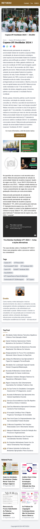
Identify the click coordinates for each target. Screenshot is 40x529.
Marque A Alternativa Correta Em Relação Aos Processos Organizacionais (22, 432)
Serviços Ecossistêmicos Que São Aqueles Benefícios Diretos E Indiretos (21, 402)
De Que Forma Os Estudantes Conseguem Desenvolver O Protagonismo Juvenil (20, 390)
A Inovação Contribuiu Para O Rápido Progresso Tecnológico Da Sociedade (19, 414)
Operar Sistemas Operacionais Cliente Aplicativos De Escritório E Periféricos (18, 342)
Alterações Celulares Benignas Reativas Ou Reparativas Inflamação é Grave (20, 378)
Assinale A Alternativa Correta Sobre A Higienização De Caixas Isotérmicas (18, 372)
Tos (31, 3)
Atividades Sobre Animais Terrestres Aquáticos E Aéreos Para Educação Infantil (21, 336)
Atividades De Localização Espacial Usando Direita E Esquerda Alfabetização (20, 366)
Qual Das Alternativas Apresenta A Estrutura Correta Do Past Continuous (21, 408)
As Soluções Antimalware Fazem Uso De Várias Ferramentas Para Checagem (20, 444)
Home (5, 40)
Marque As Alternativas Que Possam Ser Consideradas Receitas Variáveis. (20, 438)
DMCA (36, 3)
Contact (26, 3)
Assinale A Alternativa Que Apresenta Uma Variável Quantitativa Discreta (21, 396)
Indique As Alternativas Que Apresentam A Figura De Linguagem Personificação (20, 360)
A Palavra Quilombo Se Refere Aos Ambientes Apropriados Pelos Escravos (20, 450)
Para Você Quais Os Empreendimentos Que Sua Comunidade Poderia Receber (21, 420)
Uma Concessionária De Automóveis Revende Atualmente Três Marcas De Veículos (21, 348)
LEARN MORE (20, 135)
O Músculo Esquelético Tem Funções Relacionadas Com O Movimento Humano (20, 426)
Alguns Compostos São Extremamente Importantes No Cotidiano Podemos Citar (19, 384)
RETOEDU (6, 3)
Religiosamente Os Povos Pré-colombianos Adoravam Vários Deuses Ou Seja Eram (20, 354)
